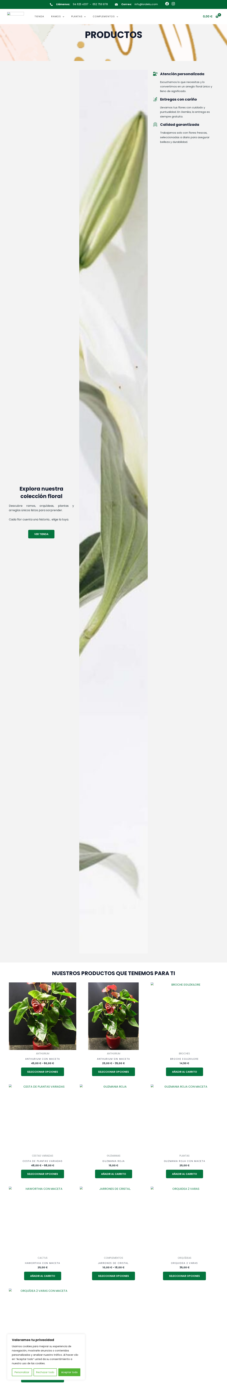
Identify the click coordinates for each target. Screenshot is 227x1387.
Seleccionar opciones (42, 1072)
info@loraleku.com (146, 4)
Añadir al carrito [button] (184, 1072)
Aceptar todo (69, 1372)
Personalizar (22, 1372)
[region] (46, 1357)
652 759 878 (100, 4)
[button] (62, 16)
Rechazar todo (45, 1372)
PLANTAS (77, 16)
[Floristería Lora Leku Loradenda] (15, 16)
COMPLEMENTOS (104, 16)
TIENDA (39, 16)
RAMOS (56, 16)
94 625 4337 (80, 4)
